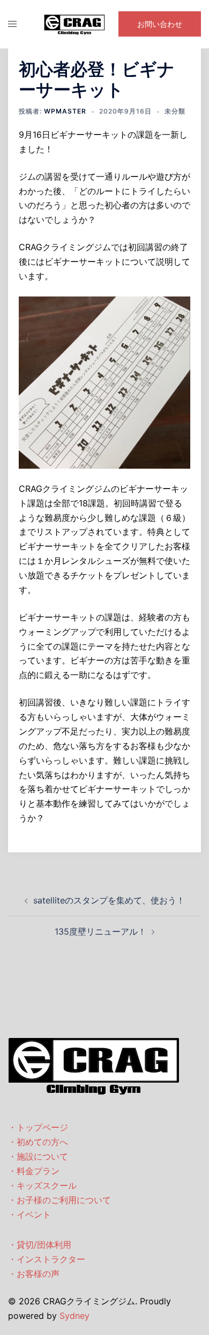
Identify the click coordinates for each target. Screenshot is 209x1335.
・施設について (38, 1156)
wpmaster (65, 111)
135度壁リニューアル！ (100, 931)
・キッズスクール (42, 1185)
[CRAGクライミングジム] (74, 23)
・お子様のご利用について (59, 1200)
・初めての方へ (38, 1141)
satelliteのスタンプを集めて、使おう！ (109, 900)
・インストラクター (46, 1259)
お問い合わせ (159, 24)
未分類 (175, 111)
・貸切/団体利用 (39, 1244)
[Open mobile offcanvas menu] (12, 24)
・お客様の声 (33, 1273)
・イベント (29, 1214)
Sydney (74, 1315)
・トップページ (38, 1127)
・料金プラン (33, 1171)
